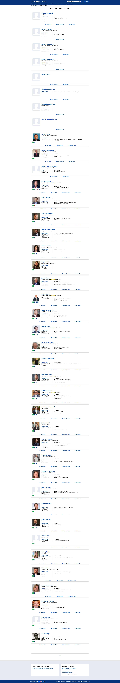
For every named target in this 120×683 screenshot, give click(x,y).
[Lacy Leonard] (36, 265)
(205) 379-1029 (44, 233)
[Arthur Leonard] (36, 490)
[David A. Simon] (36, 329)
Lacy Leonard (45, 262)
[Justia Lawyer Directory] (35, 1)
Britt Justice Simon (46, 374)
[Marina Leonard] (36, 248)
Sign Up (87, 1)
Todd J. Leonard (46, 197)
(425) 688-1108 (44, 170)
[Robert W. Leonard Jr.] (36, 313)
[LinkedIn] (36, 681)
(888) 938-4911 (44, 346)
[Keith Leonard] (36, 426)
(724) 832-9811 (44, 442)
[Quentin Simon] (36, 538)
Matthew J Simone (46, 391)
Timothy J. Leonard (46, 439)
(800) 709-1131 (44, 378)
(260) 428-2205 (44, 154)
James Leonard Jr (46, 503)
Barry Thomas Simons (47, 342)
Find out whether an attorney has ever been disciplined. (42, 668)
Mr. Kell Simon (45, 633)
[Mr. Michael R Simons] (36, 604)
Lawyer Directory (35, 5)
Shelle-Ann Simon (46, 455)
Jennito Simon (45, 617)
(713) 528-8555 (44, 33)
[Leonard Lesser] (36, 137)
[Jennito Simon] (36, 620)
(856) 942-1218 (44, 410)
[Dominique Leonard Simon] (36, 122)
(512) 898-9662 (44, 637)
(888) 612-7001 (44, 475)
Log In (83, 1)
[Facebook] (39, 681)
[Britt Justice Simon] (36, 377)
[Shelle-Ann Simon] (36, 458)
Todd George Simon (47, 213)
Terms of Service (74, 681)
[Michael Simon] (36, 571)
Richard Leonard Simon (48, 89)
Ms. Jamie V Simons (47, 585)
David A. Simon (45, 326)
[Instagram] (40, 681)
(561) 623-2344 (44, 362)
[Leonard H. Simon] (36, 32)
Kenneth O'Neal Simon (48, 229)
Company (67, 681)
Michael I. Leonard (46, 181)
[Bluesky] (43, 681)
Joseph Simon (45, 278)
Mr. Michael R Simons (47, 601)
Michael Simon (45, 568)
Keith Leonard (45, 423)
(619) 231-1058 (44, 48)
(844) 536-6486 (44, 621)
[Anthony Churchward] (36, 153)
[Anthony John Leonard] (36, 410)
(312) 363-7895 (44, 185)
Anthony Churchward (47, 150)
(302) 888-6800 (44, 523)
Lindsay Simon (45, 552)
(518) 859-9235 (44, 394)
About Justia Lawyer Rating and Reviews (69, 674)
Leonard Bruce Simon (47, 44)
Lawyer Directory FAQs (66, 669)
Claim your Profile (65, 671)
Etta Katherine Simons (48, 471)
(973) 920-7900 (44, 201)
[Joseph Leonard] (36, 522)
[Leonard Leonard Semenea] (36, 169)
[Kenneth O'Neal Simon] (36, 232)
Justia (31, 5)
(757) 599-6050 (44, 426)
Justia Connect (57, 681)
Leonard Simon (45, 74)
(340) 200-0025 (44, 249)
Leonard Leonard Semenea (49, 166)
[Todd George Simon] (36, 216)
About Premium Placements (67, 672)
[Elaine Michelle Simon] (36, 361)
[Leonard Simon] (36, 77)
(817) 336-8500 (44, 314)
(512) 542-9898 (44, 265)
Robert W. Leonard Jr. (47, 310)
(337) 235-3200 (44, 539)
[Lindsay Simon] (36, 555)
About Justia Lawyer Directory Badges (69, 668)
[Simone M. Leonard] (36, 16)
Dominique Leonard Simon (49, 119)
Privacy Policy (80, 681)
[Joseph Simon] (36, 281)
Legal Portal (63, 681)
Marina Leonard (46, 246)
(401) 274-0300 (44, 491)
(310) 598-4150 (44, 16)
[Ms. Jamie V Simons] (36, 588)
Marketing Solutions (86, 681)
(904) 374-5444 (44, 588)
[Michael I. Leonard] (36, 184)
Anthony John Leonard (48, 407)
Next (60, 655)
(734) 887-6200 (44, 281)
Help (70, 681)
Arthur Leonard (46, 487)
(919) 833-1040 (44, 555)
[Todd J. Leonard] (36, 200)
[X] (44, 681)
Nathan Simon (45, 294)
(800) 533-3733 (44, 571)
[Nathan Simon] (36, 297)
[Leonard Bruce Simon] (36, 47)
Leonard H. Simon (46, 29)
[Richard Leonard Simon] (36, 92)
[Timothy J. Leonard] (36, 442)
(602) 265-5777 (44, 507)
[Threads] (41, 681)
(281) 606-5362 (44, 459)
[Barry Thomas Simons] (36, 345)
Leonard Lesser (45, 134)
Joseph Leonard (46, 519)
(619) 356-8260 (44, 330)
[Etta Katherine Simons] (36, 474)
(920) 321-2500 (44, 217)
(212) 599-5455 (44, 137)
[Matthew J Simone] (36, 393)
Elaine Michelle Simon (47, 358)
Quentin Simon (45, 535)
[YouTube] (37, 681)
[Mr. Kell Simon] (36, 636)
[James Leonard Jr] (36, 506)
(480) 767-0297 (44, 91)
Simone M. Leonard (47, 13)
